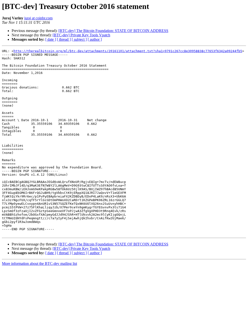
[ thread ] (64, 39)
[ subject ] (79, 39)
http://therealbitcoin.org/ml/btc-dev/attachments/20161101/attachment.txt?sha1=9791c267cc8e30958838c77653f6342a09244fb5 (128, 51)
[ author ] (95, 39)
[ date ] (50, 39)
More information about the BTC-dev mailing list (39, 263)
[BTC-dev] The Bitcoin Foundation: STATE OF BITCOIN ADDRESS (113, 31)
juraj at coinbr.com (38, 18)
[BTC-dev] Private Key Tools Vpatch (81, 35)
